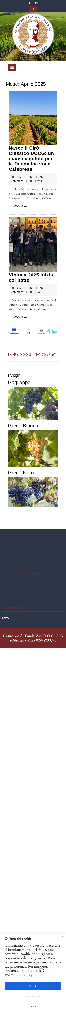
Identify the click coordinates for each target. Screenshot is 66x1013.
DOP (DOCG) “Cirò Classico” (32, 354)
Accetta (33, 986)
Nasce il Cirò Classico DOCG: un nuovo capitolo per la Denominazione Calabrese (31, 158)
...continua (23, 205)
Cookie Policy (24, 975)
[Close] (62, 936)
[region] (33, 973)
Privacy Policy (24, 573)
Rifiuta (33, 1005)
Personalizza (33, 996)
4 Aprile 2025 (25, 288)
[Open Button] (12, 67)
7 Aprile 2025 (25, 177)
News (5, 617)
